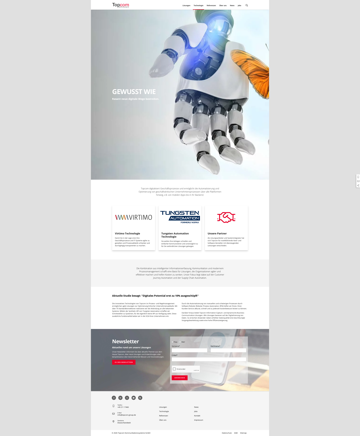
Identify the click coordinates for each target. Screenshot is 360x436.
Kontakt (197, 416)
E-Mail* (175, 355)
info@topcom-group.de (126, 415)
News (232, 5)
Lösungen (186, 5)
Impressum (198, 420)
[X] (127, 398)
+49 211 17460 (123, 407)
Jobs (239, 5)
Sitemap (243, 433)
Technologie (198, 5)
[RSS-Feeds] (140, 398)
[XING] (114, 398)
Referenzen (211, 5)
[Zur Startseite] (120, 5)
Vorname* (176, 346)
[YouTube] (134, 398)
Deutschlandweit (124, 423)
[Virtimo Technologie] (133, 217)
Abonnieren (179, 378)
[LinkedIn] (120, 398)
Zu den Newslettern (124, 362)
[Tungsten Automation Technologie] (180, 217)
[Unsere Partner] (226, 217)
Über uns (223, 5)
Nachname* (215, 346)
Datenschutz (227, 433)
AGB (236, 433)
